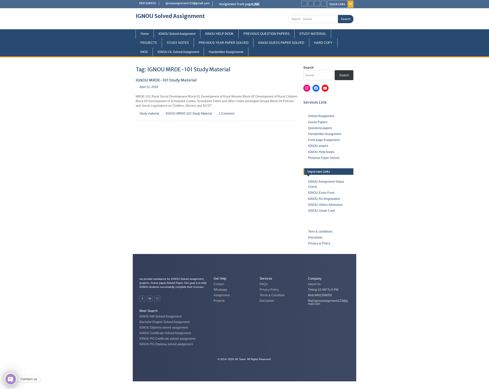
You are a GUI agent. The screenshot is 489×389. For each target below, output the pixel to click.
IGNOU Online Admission (325, 204)
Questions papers (320, 128)
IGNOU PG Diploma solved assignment (166, 344)
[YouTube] (325, 88)
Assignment (222, 295)
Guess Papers (317, 122)
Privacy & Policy (319, 243)
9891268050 (147, 3)
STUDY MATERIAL (312, 33)
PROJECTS (148, 42)
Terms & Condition (272, 295)
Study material (149, 113)
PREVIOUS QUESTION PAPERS (266, 33)
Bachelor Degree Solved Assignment (164, 322)
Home (145, 33)
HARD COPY (323, 42)
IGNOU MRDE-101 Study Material (166, 80)
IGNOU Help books (321, 152)
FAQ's (264, 284)
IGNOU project (318, 145)
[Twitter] (310, 3)
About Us (314, 284)
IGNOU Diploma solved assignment (163, 327)
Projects (219, 300)
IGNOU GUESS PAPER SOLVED (281, 42)
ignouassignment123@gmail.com (187, 3)
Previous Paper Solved (323, 158)
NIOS (144, 52)
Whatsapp (220, 289)
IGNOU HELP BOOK (219, 33)
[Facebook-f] (142, 298)
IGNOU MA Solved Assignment (160, 316)
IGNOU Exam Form (321, 192)
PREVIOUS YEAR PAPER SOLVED (224, 42)
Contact (219, 284)
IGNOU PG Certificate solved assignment (167, 338)
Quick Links (337, 4)
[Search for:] (320, 18)
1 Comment (226, 113)
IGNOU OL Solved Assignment (178, 52)
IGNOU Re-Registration (324, 198)
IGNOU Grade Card (321, 210)
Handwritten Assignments (226, 52)
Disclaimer (315, 237)
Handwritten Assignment (324, 134)
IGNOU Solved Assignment (170, 16)
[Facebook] (304, 3)
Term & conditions (320, 231)
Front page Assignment (323, 140)
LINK (256, 4)
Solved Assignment (321, 116)
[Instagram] (323, 3)
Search (308, 67)
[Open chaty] (11, 379)
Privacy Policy (269, 289)
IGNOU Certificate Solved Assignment (165, 333)
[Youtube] (317, 3)
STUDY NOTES (178, 42)
